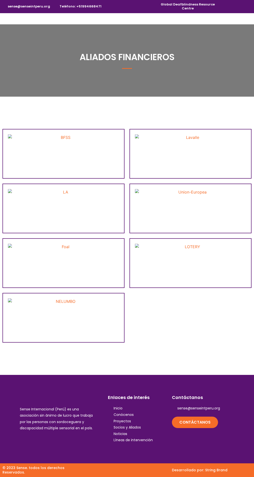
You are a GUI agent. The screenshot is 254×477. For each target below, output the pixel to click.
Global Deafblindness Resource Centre (188, 6)
